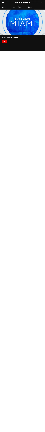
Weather (21, 7)
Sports (30, 7)
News (13, 7)
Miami (4, 7)
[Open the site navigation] (8, 2)
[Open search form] (42, 2)
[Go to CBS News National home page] (22, 2)
